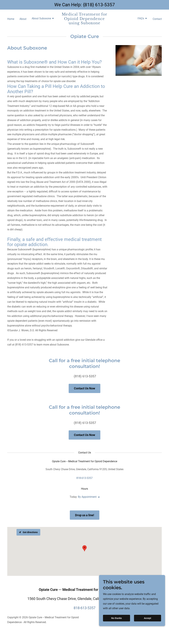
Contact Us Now (84, 388)
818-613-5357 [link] (84, 478)
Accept (147, 618)
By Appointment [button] (87, 496)
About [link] (22, 18)
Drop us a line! (84, 515)
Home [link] (10, 18)
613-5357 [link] (105, 4)
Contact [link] (157, 18)
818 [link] (88, 4)
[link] (84, 23)
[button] (43, 19)
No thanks (116, 618)
